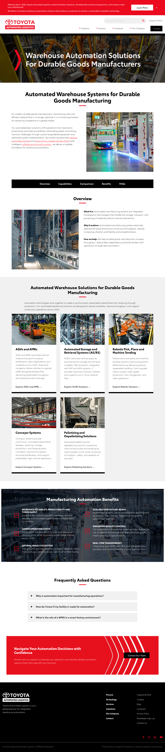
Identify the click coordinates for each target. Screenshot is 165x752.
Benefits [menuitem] (106, 183)
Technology (111, 699)
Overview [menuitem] (45, 183)
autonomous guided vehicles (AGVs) (53, 140)
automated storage (21, 140)
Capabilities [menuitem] (65, 183)
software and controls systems (36, 144)
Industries (110, 708)
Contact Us (142, 722)
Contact (156, 28)
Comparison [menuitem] (87, 183)
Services (110, 704)
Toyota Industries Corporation (149, 746)
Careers (140, 699)
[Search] (143, 21)
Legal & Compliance (125, 746)
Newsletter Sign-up (146, 718)
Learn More (142, 7)
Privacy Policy (143, 713)
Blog (139, 704)
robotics (73, 137)
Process (109, 694)
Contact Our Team (137, 655)
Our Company (112, 713)
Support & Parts (155, 20)
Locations (141, 708)
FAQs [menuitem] (122, 183)
